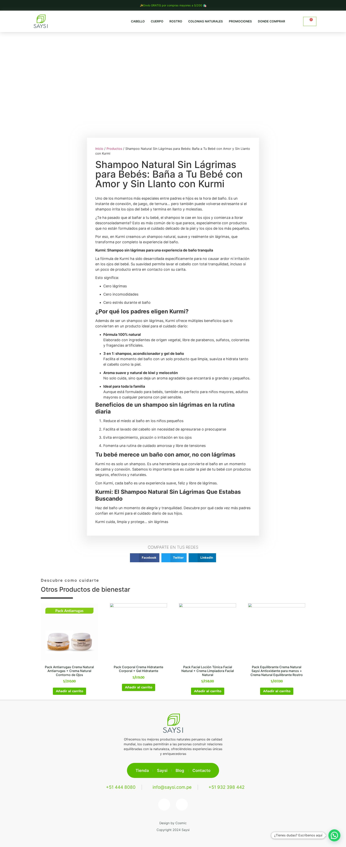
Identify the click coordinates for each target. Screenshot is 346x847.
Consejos (202, 40)
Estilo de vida (116, 40)
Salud (177, 40)
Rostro (175, 21)
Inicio (99, 149)
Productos (232, 40)
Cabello (138, 21)
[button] (295, 21)
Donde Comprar (271, 21)
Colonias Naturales (205, 21)
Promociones (240, 21)
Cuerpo (157, 21)
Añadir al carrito (69, 691)
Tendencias (150, 40)
